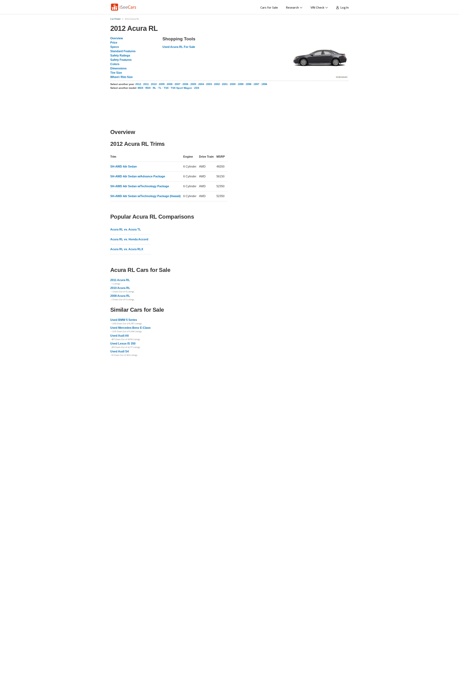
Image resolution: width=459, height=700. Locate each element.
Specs (114, 46)
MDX (140, 87)
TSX (166, 87)
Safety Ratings (120, 55)
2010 (154, 84)
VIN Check (317, 8)
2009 (162, 84)
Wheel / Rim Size (121, 77)
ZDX (196, 87)
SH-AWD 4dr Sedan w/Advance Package (137, 176)
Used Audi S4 (119, 351)
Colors (114, 64)
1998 (249, 84)
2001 (225, 84)
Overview (116, 38)
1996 (264, 84)
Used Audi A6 (119, 335)
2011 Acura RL (120, 280)
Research (292, 8)
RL (154, 87)
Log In (344, 8)
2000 (233, 84)
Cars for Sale (269, 8)
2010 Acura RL (120, 287)
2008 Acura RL (120, 295)
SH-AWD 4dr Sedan (123, 166)
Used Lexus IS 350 (123, 343)
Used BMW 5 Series (123, 319)
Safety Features (121, 59)
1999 (241, 84)
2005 (193, 84)
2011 (146, 84)
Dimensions (118, 68)
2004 (201, 84)
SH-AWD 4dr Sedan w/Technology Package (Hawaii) (145, 196)
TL (160, 87)
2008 (170, 84)
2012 (138, 84)
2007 (178, 84)
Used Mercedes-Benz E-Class (130, 327)
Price (113, 42)
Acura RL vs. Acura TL (125, 229)
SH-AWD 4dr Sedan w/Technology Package (139, 186)
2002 (217, 84)
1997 (257, 84)
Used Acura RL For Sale (178, 46)
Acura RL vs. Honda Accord (129, 239)
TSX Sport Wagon (181, 87)
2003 (209, 84)
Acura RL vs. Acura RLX (126, 249)
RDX (148, 87)
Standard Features (123, 51)
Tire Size (116, 72)
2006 (186, 84)
